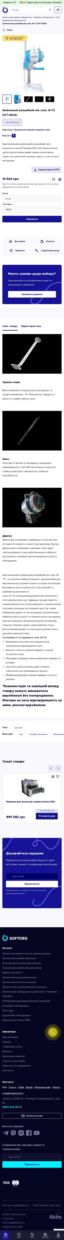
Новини (6, 1041)
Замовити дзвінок (32, 294)
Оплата (50, 241)
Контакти (7, 1070)
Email (5, 193)
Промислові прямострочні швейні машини (26, 953)
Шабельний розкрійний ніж (13, 20)
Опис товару (10, 326)
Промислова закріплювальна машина (24, 986)
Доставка (20, 241)
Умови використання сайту (47, 1205)
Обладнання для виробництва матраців (26, 1000)
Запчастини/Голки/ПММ (16, 1020)
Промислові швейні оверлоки (19, 958)
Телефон (7, 204)
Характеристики (31, 326)
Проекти (7, 1051)
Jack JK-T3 (18, 728)
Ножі (57, 17)
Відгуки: (8, 135)
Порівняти (60, 179)
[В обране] (53, 181)
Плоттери (8, 1010)
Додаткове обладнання (16, 1015)
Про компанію (10, 1037)
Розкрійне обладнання (43, 17)
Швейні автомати (12, 972)
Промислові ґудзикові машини (19, 977)
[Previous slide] (51, 768)
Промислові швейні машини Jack (32, 130)
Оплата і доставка (13, 1060)
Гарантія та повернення (16, 1065)
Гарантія (20, 250)
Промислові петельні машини (19, 982)
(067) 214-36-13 (12, 1107)
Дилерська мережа (13, 1056)
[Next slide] (58, 768)
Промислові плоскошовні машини (21, 963)
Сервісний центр (50, 250)
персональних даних (15, 893)
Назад (9, 30)
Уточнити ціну (47, 816)
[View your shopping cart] (32, 1235)
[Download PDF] (46, 169)
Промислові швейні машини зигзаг (22, 967)
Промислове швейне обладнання (17, 17)
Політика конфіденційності (15, 1205)
